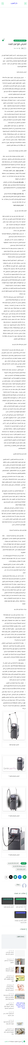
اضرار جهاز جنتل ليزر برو (20, 40)
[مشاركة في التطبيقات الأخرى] (6, 877)
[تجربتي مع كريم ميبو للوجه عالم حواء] (20, 1023)
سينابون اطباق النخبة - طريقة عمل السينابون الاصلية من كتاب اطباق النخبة (9, 1007)
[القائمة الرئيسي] (25, 3)
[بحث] (2, 3)
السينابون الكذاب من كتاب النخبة (8, 1014)
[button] (20, 877)
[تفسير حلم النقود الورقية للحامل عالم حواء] (20, 1031)
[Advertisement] (14, 24)
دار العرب (14, 3)
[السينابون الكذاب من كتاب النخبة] (20, 1014)
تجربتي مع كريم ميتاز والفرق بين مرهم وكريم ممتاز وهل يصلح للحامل (9, 997)
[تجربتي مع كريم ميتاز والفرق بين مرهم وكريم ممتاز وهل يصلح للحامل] (20, 996)
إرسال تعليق (20, 936)
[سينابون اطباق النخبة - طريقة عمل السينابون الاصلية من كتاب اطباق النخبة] (20, 1005)
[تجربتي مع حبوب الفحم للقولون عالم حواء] (20, 978)
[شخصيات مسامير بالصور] (20, 961)
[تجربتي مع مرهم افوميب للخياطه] (20, 970)
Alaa (22, 48)
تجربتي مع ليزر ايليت (21, 869)
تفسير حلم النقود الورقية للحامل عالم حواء (9, 1032)
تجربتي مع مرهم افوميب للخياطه (10, 970)
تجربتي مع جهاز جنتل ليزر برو (19, 866)
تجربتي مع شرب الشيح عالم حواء (10, 953)
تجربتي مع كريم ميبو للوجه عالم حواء (9, 1023)
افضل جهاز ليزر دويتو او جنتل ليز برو (21, 921)
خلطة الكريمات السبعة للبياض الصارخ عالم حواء (9, 988)
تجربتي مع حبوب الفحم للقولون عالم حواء (9, 979)
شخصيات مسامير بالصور (9, 961)
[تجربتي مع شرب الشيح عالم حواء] (20, 953)
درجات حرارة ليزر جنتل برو (21, 908)
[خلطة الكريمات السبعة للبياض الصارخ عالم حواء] (20, 987)
